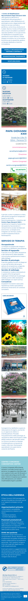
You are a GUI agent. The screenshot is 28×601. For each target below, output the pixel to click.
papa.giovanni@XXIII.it (17, 158)
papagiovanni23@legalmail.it (12, 586)
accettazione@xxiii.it (18, 151)
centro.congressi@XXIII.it (16, 165)
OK (25, 596)
